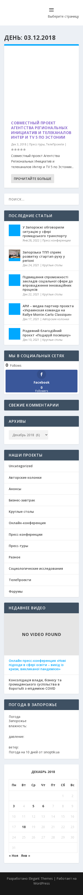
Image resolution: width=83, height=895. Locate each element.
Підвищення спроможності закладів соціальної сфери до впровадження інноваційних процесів (48, 283)
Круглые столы (52, 265)
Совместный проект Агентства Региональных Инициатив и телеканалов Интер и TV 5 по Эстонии (41, 130)
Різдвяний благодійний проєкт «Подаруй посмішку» (47, 333)
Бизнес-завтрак (22, 500)
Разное (14, 557)
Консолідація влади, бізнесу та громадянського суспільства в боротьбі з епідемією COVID (35, 684)
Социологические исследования (36, 568)
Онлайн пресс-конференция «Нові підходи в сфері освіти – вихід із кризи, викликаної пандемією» (37, 665)
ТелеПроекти (55, 144)
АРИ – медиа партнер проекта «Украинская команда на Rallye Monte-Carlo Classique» (48, 310)
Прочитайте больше (32, 178)
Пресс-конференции (56, 240)
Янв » (25, 855)
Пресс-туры (37, 144)
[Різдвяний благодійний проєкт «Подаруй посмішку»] (14, 334)
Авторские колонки (55, 319)
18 (24, 827)
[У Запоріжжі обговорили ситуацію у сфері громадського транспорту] (14, 230)
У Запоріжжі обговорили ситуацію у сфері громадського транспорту (45, 231)
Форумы (16, 591)
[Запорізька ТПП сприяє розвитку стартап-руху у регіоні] (14, 255)
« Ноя (13, 855)
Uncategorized (21, 466)
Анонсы (15, 489)
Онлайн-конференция (27, 523)
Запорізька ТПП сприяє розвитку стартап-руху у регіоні (44, 256)
